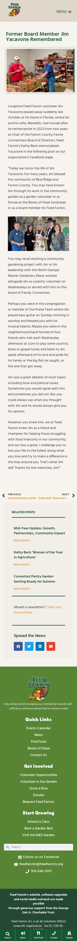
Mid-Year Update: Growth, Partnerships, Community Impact (39, 531)
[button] (7, 934)
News (23, 938)
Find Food (38, 938)
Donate (69, 938)
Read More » (22, 540)
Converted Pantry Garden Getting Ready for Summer (34, 579)
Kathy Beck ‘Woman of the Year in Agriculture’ (38, 555)
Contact (53, 938)
